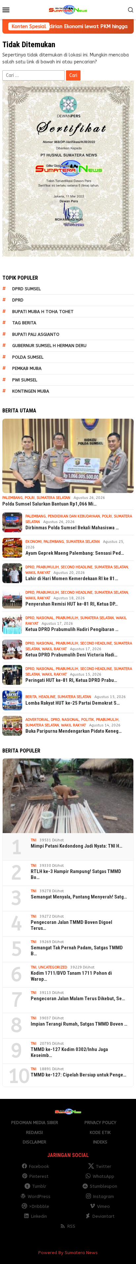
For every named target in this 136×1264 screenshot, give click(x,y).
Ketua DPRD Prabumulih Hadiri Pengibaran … (72, 629)
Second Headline (76, 567)
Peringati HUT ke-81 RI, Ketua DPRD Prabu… (71, 680)
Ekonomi (33, 542)
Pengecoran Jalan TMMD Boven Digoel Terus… (71, 925)
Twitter (103, 1166)
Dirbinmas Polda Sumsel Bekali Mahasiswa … (72, 528)
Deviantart (103, 1216)
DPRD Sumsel (26, 288)
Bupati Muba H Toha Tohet (43, 311)
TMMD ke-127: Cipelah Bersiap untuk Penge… (78, 1075)
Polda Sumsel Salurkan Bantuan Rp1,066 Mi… (49, 504)
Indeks (100, 1142)
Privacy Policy (100, 1122)
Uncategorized (52, 967)
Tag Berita (24, 322)
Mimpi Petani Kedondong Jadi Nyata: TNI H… (76, 846)
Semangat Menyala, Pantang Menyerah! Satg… (79, 897)
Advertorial (37, 720)
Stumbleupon (103, 1186)
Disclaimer (34, 1142)
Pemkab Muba (27, 368)
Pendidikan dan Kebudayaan (74, 516)
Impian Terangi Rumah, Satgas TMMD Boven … (79, 1024)
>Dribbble (39, 1206)
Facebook (39, 1166)
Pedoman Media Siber (34, 1122)
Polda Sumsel (27, 357)
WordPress (39, 1196)
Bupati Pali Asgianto (35, 334)
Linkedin (39, 1216)
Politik (87, 720)
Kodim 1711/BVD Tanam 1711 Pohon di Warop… (71, 976)
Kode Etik (100, 1132)
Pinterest (39, 1176)
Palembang (12, 498)
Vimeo (103, 1206)
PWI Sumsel (24, 379)
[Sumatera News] (67, 9)
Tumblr (39, 1186)
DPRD (17, 300)
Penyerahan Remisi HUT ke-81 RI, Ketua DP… (71, 604)
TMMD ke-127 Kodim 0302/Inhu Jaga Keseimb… (69, 1052)
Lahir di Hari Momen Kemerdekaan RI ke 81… (71, 578)
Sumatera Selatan (53, 498)
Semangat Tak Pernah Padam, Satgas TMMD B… (77, 951)
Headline (47, 697)
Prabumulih (47, 567)
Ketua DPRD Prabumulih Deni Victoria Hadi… (71, 655)
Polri (30, 498)
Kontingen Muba (30, 391)
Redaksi (34, 1132)
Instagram (103, 1196)
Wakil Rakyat (37, 573)
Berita (31, 697)
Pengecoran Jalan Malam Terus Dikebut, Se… (78, 998)
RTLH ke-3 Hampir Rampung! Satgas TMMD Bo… (76, 874)
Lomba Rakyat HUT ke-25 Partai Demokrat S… (72, 703)
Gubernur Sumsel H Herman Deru (49, 345)
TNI (33, 840)
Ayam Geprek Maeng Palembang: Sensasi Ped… (74, 553)
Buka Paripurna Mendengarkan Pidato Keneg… (73, 731)
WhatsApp (103, 1176)
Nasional (45, 618)
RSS (71, 1226)
